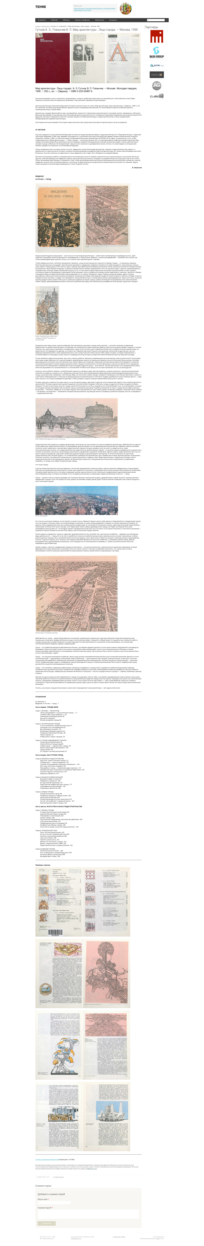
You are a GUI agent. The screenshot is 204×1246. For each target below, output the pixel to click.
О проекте (42, 20)
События (54, 20)
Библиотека (99, 20)
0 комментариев (58, 1177)
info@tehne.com (76, 1238)
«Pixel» (157, 1238)
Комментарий (45, 1208)
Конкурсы (113, 20)
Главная (37, 26)
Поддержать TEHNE (119, 1237)
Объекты (66, 20)
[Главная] (40, 7)
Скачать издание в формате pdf (47, 1159)
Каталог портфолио (82, 20)
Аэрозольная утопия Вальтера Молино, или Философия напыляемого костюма (94, 9)
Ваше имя (43, 1199)
